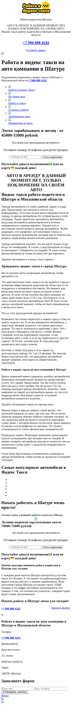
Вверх (5, 695)
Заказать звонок (60, 607)
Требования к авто (19, 116)
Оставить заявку (36, 50)
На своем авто (16, 96)
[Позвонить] (36, 698)
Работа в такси (17, 103)
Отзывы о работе (18, 109)
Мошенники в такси (20, 123)
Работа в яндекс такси (21, 89)
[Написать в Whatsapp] (36, 702)
